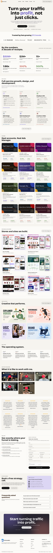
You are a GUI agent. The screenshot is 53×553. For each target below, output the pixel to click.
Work (23, 1)
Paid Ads (21, 541)
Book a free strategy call (47, 1)
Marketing (21, 546)
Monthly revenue (31, 452)
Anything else (30, 459)
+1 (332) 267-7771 (44, 546)
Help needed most (42, 452)
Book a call (32, 548)
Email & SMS (21, 543)
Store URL (30, 449)
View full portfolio (32, 26)
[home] (9, 1)
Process (30, 1)
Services (19, 1)
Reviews (26, 1)
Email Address (30, 446)
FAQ (34, 1)
